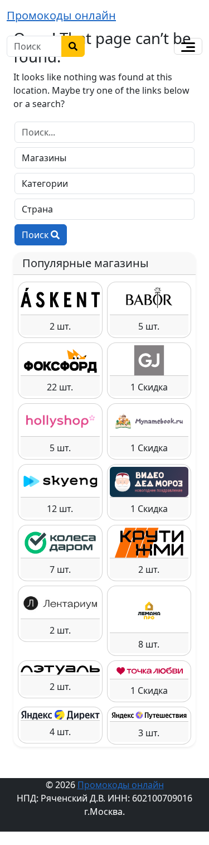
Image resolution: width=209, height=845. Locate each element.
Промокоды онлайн (61, 15)
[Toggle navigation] (188, 46)
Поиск (36, 235)
